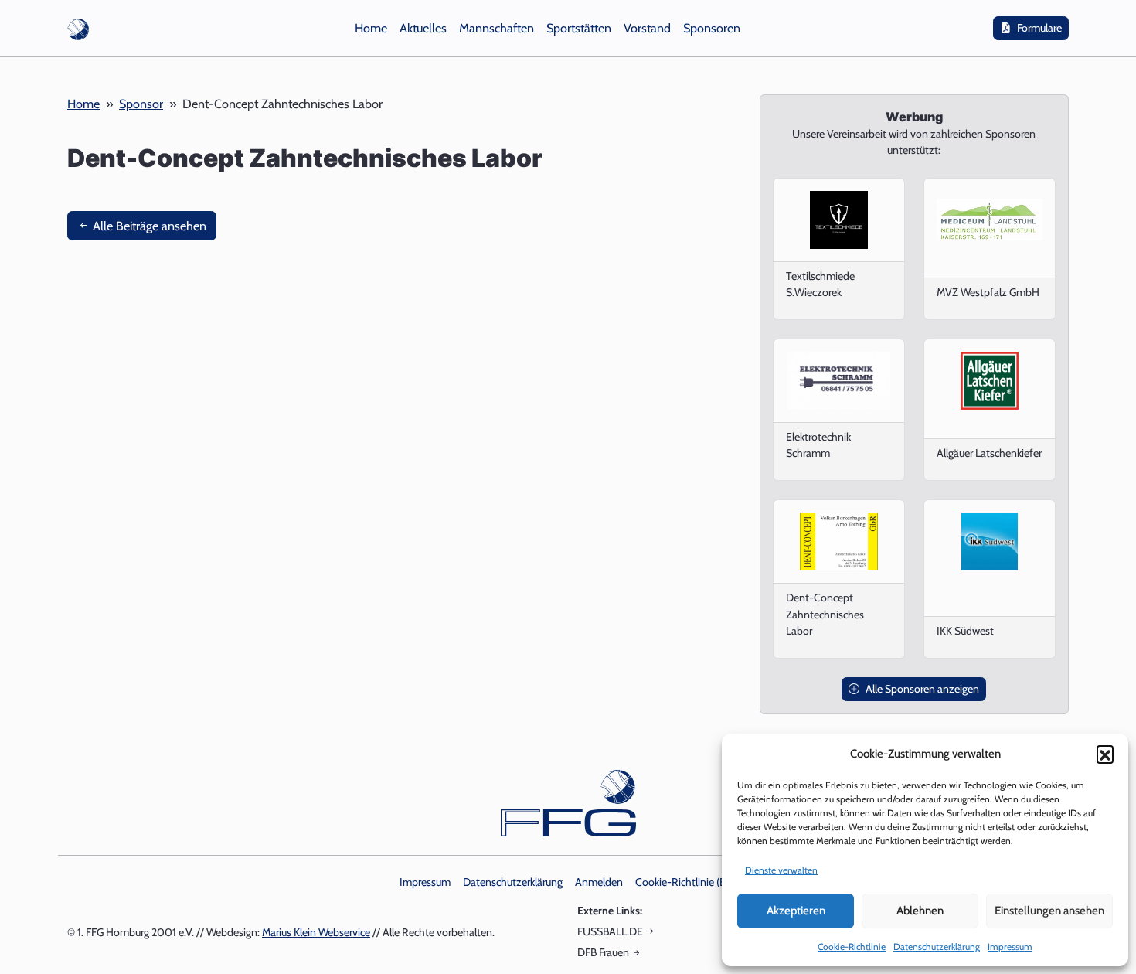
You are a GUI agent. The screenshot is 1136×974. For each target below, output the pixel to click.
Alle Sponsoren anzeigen (922, 689)
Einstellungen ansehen (1049, 911)
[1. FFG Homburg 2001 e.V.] (78, 28)
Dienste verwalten (781, 870)
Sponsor (141, 103)
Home (83, 103)
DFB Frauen (603, 952)
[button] (1105, 753)
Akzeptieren (796, 911)
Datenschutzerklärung (936, 946)
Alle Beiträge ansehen (148, 225)
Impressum (1010, 946)
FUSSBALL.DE (610, 931)
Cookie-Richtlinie (852, 946)
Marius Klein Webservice (316, 932)
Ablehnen (920, 911)
